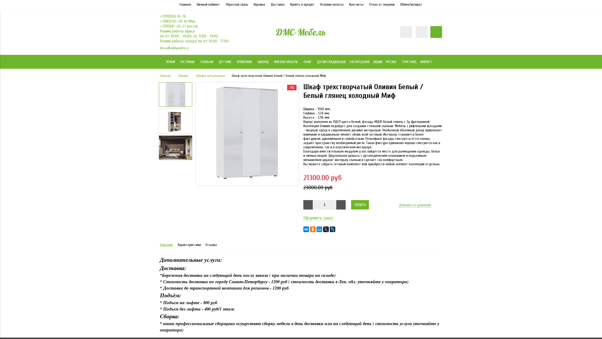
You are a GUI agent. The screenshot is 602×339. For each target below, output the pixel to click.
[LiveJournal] (332, 229)
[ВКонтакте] (306, 229)
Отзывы (211, 245)
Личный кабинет (208, 4)
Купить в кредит (302, 4)
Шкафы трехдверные (210, 76)
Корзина (259, 4)
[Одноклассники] (313, 229)
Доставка (278, 4)
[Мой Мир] (319, 229)
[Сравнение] (422, 32)
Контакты (356, 4)
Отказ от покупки (382, 4)
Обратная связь (237, 4)
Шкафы (183, 76)
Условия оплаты (332, 4)
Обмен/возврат (411, 4)
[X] (326, 229)
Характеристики (189, 245)
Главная (185, 4)
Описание (166, 245)
